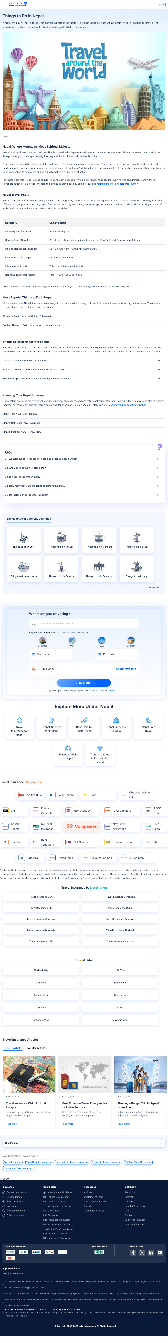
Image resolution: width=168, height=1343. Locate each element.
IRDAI (5, 1273)
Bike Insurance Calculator (57, 1238)
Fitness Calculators (58, 1196)
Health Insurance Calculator (58, 1224)
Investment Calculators (60, 1192)
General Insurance (16, 1192)
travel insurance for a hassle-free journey (116, 183)
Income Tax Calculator (55, 1201)
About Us (130, 1192)
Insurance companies (95, 1201)
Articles (88, 1192)
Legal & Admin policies (137, 1206)
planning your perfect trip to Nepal (127, 404)
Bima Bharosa (16, 1273)
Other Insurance (15, 1215)
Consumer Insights (94, 1210)
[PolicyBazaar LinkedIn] (151, 1253)
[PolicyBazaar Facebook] (133, 1253)
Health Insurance (16, 1210)
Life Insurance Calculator (56, 1219)
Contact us (130, 1215)
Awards (88, 1206)
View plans (68, 690)
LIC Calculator (50, 1215)
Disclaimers (12, 1143)
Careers (129, 1201)
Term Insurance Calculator (57, 1206)
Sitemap (129, 1196)
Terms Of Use (113, 690)
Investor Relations (134, 1224)
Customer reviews (93, 1196)
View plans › (84, 682)
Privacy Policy (96, 690)
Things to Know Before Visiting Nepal (100, 758)
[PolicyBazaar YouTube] (160, 1253)
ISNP (127, 1210)
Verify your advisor (135, 1219)
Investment (13, 1206)
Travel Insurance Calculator (58, 1229)
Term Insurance (15, 1201)
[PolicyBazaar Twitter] (142, 1253)
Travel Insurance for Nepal (19, 730)
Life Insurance (14, 1196)
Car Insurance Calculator (56, 1233)
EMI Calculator (51, 1210)
